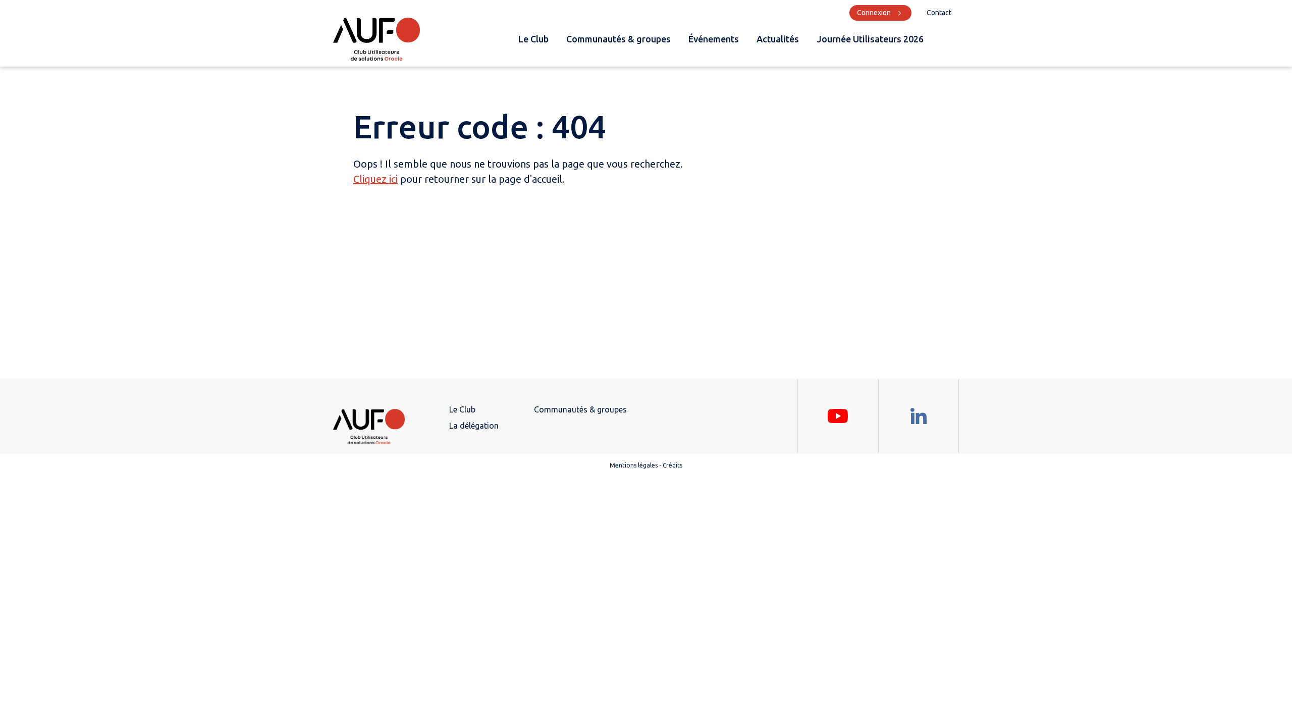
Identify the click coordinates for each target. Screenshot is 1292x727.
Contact (939, 13)
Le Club (533, 39)
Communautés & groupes (618, 39)
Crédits (672, 465)
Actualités (778, 39)
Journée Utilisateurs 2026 (870, 39)
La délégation (474, 425)
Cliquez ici (375, 179)
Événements (713, 39)
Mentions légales (634, 465)
